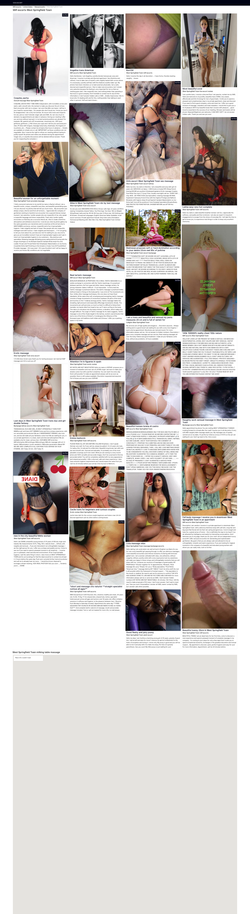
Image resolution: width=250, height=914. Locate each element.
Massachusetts (40, 7)
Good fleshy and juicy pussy (140, 632)
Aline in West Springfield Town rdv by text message (95, 203)
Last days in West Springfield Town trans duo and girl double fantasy (40, 422)
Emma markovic (78, 438)
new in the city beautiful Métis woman (32, 536)
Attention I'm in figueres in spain (85, 361)
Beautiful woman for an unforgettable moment (36, 198)
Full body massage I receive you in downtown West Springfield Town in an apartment (207, 518)
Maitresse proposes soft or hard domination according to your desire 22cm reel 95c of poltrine (153, 249)
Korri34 (129, 70)
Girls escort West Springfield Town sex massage (149, 181)
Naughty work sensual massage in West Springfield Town (207, 421)
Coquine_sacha (21, 98)
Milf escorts (17, 7)
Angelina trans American (82, 70)
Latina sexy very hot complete (197, 207)
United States (28, 7)
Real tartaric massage (80, 275)
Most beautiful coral (192, 88)
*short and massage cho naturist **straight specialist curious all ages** (96, 587)
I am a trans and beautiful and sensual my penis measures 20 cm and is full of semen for (149, 318)
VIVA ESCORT (17, 3)
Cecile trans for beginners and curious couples (92, 509)
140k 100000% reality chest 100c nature (202, 333)
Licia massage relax (135, 543)
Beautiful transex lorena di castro (142, 426)
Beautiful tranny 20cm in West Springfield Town (206, 630)
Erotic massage (21, 353)
